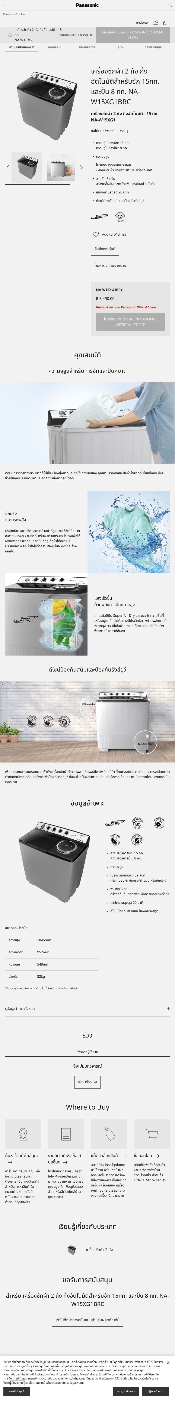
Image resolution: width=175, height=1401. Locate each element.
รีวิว (120, 47)
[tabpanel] (87, 1076)
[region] (87, 1378)
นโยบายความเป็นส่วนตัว (41, 1383)
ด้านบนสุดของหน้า (21, 47)
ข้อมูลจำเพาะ (87, 47)
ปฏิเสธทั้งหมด (155, 1391)
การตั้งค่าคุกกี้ (16, 1391)
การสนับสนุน (153, 47)
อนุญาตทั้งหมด (125, 1391)
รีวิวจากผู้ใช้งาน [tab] (87, 1052)
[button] (27, 167)
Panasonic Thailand (14, 14)
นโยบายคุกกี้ (18, 1383)
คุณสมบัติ (54, 47)
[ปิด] (168, 1362)
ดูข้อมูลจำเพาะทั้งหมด (20, 1008)
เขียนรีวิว (85, 1082)
